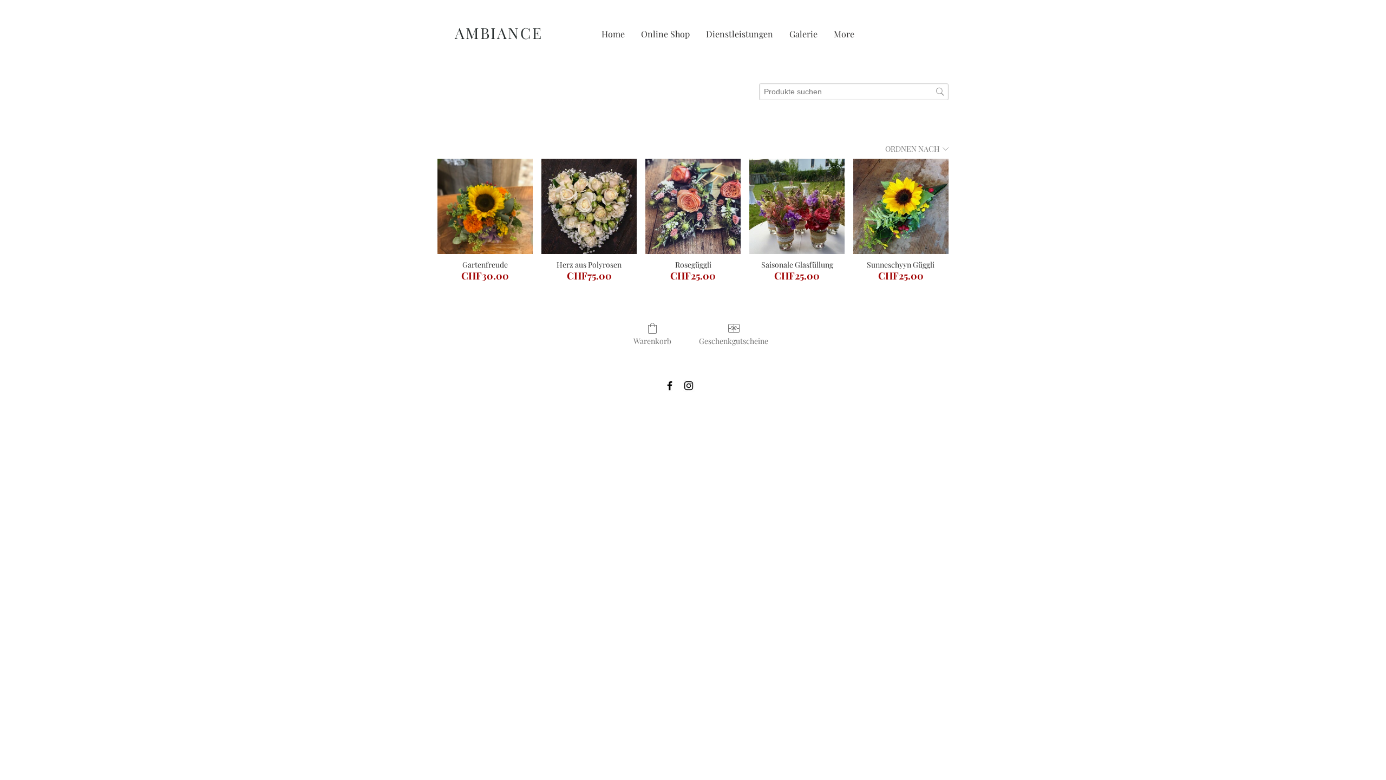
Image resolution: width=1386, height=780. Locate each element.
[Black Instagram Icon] (689, 386)
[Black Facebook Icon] (670, 386)
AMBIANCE (501, 33)
